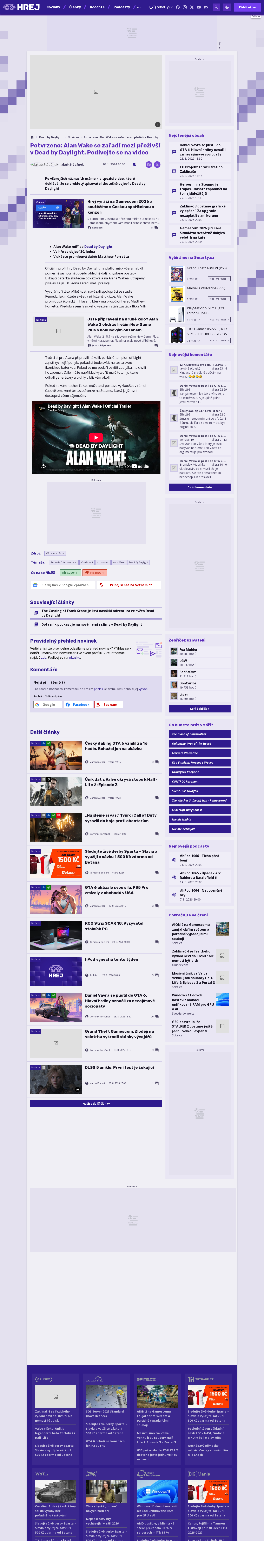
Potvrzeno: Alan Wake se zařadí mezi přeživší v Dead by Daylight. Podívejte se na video (123, 137)
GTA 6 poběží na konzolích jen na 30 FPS (105, 1443)
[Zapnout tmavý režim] (227, 7)
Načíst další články (96, 1103)
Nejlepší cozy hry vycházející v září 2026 (102, 1521)
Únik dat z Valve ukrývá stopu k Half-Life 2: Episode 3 (121, 782)
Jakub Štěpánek (72, 164)
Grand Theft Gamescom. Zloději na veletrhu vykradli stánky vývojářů (119, 1034)
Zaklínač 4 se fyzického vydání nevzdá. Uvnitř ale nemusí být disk (193, 956)
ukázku (74, 657)
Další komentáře (199, 487)
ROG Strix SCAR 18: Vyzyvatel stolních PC (114, 926)
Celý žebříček (199, 709)
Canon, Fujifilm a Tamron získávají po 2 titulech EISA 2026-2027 (207, 1527)
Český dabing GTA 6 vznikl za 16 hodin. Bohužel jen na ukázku (116, 746)
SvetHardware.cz (183, 1013)
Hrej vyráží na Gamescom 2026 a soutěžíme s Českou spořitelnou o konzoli (120, 207)
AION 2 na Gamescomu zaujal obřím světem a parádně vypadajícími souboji (191, 931)
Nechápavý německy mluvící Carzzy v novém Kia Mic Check (208, 1450)
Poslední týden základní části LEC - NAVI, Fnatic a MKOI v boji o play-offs (206, 1433)
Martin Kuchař (97, 761)
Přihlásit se (247, 7)
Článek (40, 202)
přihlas (98, 689)
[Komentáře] (134, 164)
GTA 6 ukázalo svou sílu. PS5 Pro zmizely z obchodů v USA (116, 890)
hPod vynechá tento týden (111, 959)
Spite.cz (177, 943)
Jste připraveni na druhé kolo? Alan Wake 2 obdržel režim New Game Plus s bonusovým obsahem (122, 324)
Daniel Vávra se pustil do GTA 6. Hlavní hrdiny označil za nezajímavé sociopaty (120, 1001)
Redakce (97, 227)
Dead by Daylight (51, 137)
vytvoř (143, 689)
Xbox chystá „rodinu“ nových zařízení (101, 1508)
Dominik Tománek (100, 833)
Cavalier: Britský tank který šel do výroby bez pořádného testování (55, 1510)
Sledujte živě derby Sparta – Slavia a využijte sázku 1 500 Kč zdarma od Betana (121, 857)
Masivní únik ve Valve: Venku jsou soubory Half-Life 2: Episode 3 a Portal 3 (193, 978)
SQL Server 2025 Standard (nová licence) (105, 1413)
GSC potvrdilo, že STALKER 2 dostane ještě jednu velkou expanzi (192, 1026)
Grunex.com (180, 965)
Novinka (73, 137)
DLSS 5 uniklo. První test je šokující (119, 1067)
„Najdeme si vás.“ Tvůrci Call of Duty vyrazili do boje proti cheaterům (121, 818)
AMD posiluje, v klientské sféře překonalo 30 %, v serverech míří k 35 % (155, 1527)
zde (43, 657)
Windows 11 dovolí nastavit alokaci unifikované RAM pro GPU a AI (193, 1002)
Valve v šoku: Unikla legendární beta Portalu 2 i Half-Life (55, 1433)
